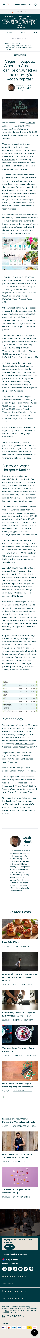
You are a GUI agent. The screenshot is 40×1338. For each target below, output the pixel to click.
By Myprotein (19, 1161)
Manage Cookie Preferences (15, 1254)
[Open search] (9, 4)
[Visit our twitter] (26, 1269)
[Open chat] (31, 1269)
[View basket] (36, 4)
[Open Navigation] (4, 4)
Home (7, 43)
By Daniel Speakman (22, 985)
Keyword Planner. (27, 792)
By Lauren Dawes (20, 946)
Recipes (9, 33)
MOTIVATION (20, 55)
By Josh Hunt (24, 88)
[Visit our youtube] (20, 1269)
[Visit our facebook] (10, 1269)
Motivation (19, 43)
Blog (12, 43)
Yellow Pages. (29, 771)
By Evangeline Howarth (24, 1055)
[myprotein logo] (19, 4)
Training (22, 33)
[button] (34, 1332)
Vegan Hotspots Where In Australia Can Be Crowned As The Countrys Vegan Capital (20, 47)
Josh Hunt (27, 840)
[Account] (30, 4)
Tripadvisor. (13, 762)
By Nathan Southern (23, 1020)
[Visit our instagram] (4, 1269)
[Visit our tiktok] (15, 1269)
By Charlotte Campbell (24, 1126)
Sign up (9, 1247)
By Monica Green (21, 1197)
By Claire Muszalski (22, 1091)
